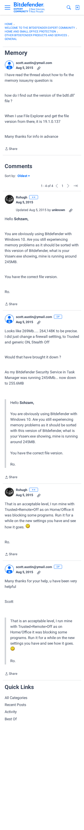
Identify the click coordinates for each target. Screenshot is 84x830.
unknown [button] (58, 210)
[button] (9, 65)
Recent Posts (15, 705)
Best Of (11, 719)
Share (11, 149)
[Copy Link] (39, 67)
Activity (11, 712)
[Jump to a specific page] (75, 186)
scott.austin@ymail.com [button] (34, 63)
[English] (29, 7)
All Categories (16, 698)
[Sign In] (77, 7)
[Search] (69, 7)
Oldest (23, 176)
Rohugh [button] (21, 197)
